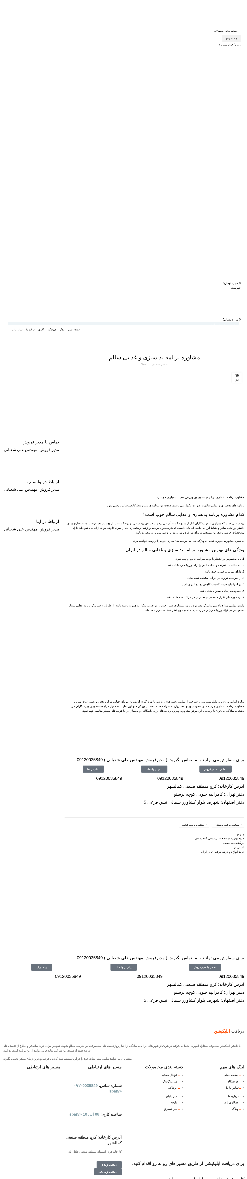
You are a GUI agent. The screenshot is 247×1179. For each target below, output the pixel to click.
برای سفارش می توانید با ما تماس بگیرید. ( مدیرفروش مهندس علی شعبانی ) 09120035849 (160, 759)
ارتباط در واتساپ (43, 481)
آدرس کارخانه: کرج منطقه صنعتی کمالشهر (205, 786)
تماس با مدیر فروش (40, 441)
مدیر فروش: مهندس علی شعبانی (31, 449)
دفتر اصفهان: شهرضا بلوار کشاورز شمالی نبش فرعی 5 (194, 802)
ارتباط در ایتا (47, 521)
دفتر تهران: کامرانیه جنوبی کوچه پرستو (209, 794)
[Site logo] (230, 13)
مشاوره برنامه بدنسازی (227, 824)
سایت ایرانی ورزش (232, 701)
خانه (242, 343)
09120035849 (231, 778)
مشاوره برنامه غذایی (193, 824)
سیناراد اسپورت (231, 343)
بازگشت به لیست (233, 842)
